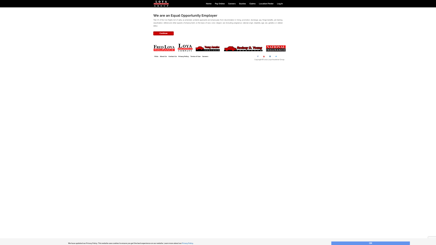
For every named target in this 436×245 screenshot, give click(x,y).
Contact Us (172, 56)
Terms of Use (195, 56)
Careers (232, 4)
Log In (280, 4)
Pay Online (220, 4)
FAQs (156, 56)
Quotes (242, 4)
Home (209, 4)
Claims (252, 4)
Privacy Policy (187, 243)
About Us (163, 56)
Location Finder (266, 4)
